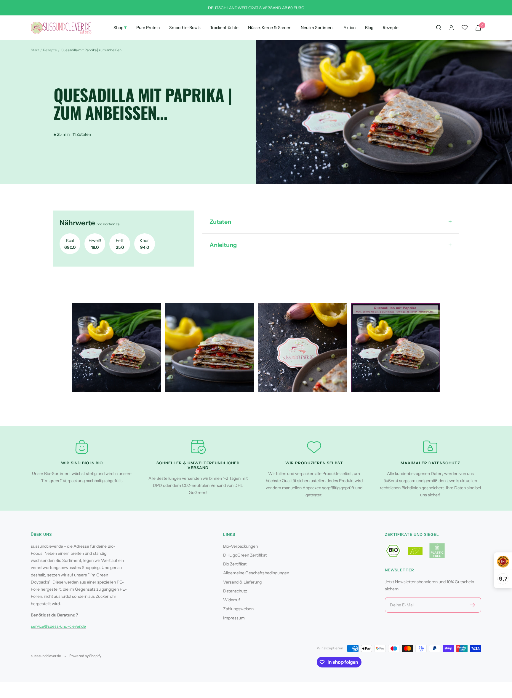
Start (35, 50)
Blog (369, 27)
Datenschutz (235, 591)
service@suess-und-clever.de (58, 626)
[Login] (451, 27)
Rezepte (391, 27)
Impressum (234, 618)
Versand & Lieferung (242, 582)
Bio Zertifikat (235, 564)
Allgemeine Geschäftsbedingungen (256, 573)
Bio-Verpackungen (240, 546)
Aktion (349, 27)
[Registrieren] (472, 605)
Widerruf (231, 600)
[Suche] (438, 27)
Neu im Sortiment (317, 27)
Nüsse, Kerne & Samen (269, 27)
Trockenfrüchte (224, 27)
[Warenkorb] (478, 28)
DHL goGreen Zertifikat (245, 555)
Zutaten (220, 221)
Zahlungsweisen (238, 608)
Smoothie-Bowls (185, 27)
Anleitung (223, 244)
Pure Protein (148, 27)
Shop (120, 27)
